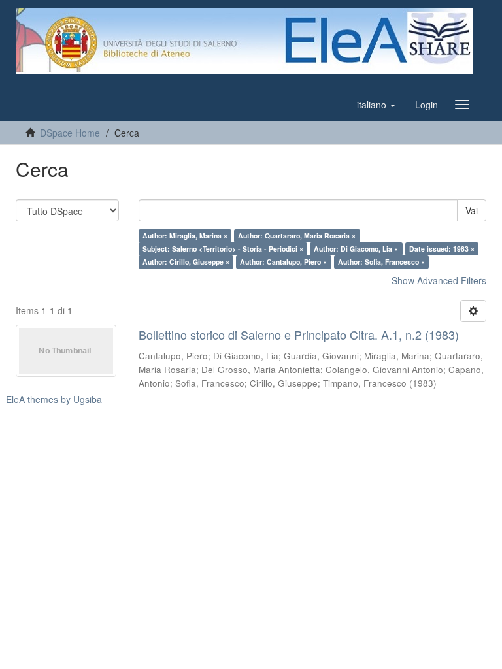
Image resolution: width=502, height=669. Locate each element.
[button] (376, 104)
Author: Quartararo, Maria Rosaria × (297, 235)
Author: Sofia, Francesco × (381, 262)
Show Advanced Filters (439, 280)
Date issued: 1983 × (442, 248)
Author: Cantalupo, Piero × (283, 262)
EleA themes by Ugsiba (54, 399)
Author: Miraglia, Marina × (184, 235)
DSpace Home (70, 132)
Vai (471, 210)
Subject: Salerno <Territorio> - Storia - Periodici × (222, 248)
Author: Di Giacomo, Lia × (356, 248)
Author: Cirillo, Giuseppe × (185, 262)
